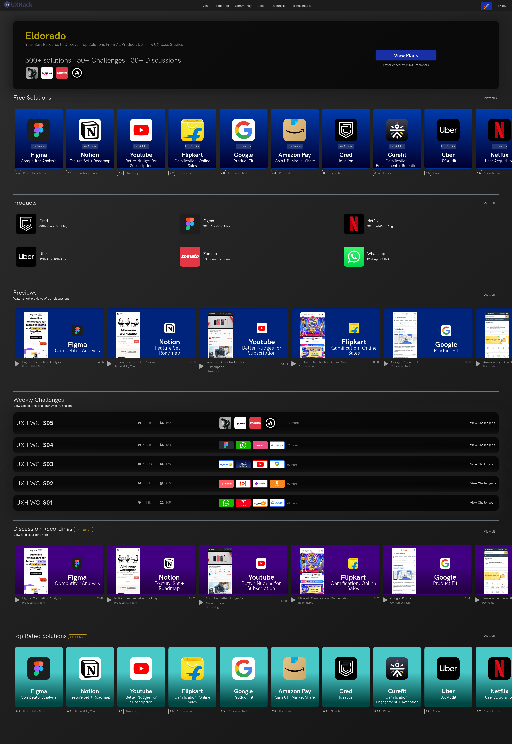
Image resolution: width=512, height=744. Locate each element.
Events (205, 6)
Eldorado (222, 6)
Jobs (261, 6)
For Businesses (301, 6)
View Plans (406, 56)
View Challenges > (483, 423)
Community (243, 6)
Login (502, 6)
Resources (277, 6)
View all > (491, 98)
